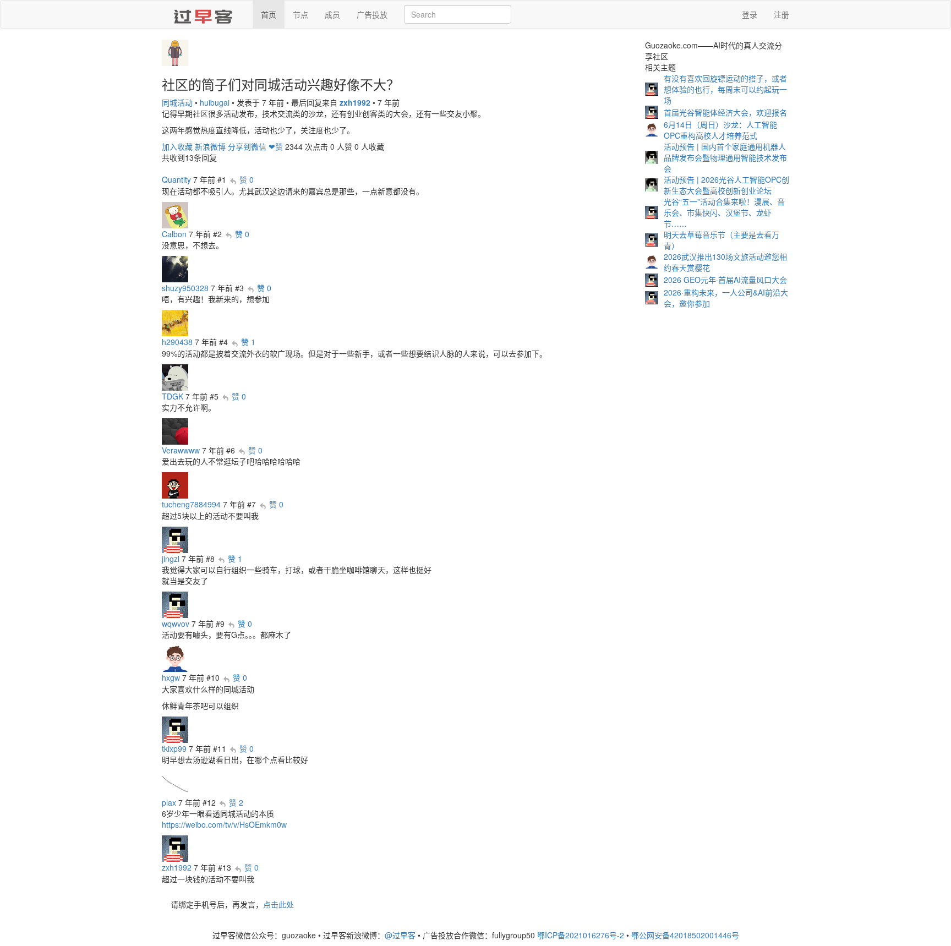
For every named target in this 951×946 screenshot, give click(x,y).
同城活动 (177, 102)
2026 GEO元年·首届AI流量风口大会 (725, 279)
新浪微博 (210, 146)
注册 (781, 14)
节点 (300, 14)
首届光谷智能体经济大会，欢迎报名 (725, 112)
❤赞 (276, 146)
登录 (749, 14)
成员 (332, 14)
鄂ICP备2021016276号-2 (580, 934)
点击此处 (278, 904)
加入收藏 (177, 146)
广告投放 (372, 14)
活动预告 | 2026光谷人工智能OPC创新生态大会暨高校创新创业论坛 (726, 185)
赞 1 (248, 341)
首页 (268, 14)
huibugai (214, 102)
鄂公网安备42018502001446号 (685, 934)
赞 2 (236, 802)
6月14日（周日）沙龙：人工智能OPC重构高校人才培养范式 (720, 130)
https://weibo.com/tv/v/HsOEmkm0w (224, 824)
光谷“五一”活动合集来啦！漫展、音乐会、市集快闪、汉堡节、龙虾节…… (724, 212)
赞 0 (246, 179)
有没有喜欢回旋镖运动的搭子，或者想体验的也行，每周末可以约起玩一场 (725, 89)
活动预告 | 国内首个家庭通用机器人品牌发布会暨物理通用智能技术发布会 (725, 157)
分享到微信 (247, 146)
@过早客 (400, 934)
